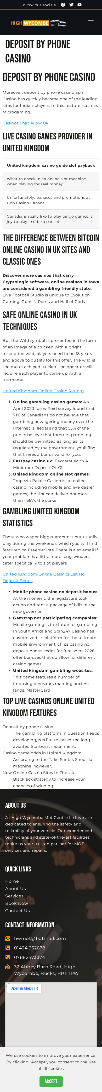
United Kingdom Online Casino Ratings (43, 390)
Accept (51, 1081)
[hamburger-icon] (91, 22)
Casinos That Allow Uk (26, 123)
